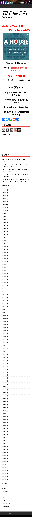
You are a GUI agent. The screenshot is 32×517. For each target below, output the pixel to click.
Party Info (4, 500)
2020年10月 (5, 312)
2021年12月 (5, 288)
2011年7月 (5, 473)
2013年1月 (5, 435)
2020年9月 (5, 315)
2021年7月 (5, 300)
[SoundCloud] (15, 131)
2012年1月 (5, 461)
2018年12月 (5, 345)
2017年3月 (5, 363)
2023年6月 (5, 249)
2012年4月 (5, 455)
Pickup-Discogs (6, 503)
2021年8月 (5, 297)
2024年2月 (5, 235)
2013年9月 (5, 417)
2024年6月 (5, 226)
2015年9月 (5, 372)
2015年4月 (5, 378)
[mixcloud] (12, 131)
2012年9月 (5, 446)
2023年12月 (5, 238)
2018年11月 (5, 348)
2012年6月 (5, 449)
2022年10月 (5, 270)
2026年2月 (5, 196)
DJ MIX (4, 488)
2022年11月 (5, 267)
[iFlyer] (19, 131)
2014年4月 (5, 399)
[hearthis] (7, 131)
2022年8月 (5, 276)
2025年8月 (5, 202)
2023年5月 (5, 252)
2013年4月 (5, 429)
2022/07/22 (6, 20)
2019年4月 (5, 333)
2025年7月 (5, 205)
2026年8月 (5, 190)
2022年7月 (5, 279)
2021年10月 (5, 291)
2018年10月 (5, 351)
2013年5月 (5, 426)
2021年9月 (5, 294)
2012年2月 (5, 458)
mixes (3, 494)
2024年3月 (5, 232)
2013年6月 (5, 423)
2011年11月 (5, 467)
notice (3, 497)
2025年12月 (5, 199)
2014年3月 (5, 402)
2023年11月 (5, 240)
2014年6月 (5, 393)
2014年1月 (5, 408)
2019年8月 (5, 324)
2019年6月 (5, 330)
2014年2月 (5, 405)
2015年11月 (5, 369)
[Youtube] (3, 131)
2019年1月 (5, 342)
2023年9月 (5, 246)
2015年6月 (5, 375)
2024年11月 (5, 217)
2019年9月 (5, 321)
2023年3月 (5, 255)
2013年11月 (5, 411)
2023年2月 (5, 258)
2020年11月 (5, 309)
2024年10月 (5, 220)
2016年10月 (5, 366)
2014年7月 (5, 390)
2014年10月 (5, 387)
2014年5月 (5, 396)
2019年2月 (5, 339)
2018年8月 (5, 357)
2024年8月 (5, 223)
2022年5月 (5, 282)
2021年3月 (5, 306)
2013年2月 (5, 432)
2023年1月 (5, 261)
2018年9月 (5, 354)
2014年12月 (5, 384)
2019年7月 (5, 327)
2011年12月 (5, 464)
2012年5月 (5, 452)
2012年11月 (5, 441)
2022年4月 (5, 285)
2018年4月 (5, 360)
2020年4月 (5, 318)
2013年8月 (5, 420)
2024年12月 (5, 214)
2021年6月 (5, 303)
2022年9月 (5, 273)
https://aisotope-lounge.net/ (19, 69)
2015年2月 (5, 381)
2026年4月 (5, 193)
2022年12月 (5, 264)
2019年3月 (5, 336)
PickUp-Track (5, 506)
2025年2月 (5, 208)
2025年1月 (5, 211)
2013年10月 (5, 414)
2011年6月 (5, 476)
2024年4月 (5, 229)
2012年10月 (5, 443)
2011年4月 (5, 479)
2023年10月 (5, 244)
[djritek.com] (16, 3)
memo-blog (5, 491)
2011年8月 (5, 470)
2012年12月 (5, 438)
